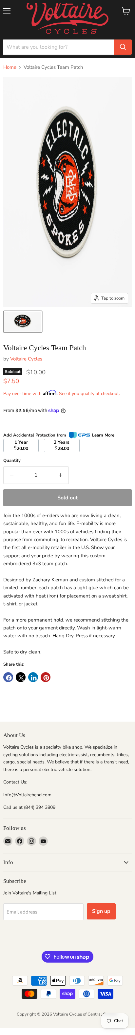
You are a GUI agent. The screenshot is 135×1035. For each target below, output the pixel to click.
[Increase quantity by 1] (60, 475)
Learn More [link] (103, 435)
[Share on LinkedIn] (33, 677)
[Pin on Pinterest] (45, 677)
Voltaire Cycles (26, 359)
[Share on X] (21, 677)
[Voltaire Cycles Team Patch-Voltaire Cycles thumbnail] (23, 321)
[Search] (123, 47)
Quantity (12, 460)
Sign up (101, 911)
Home (9, 67)
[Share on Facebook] (8, 677)
